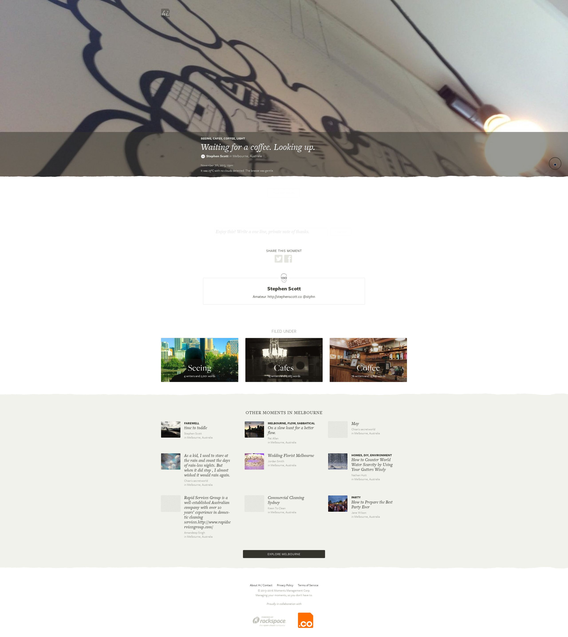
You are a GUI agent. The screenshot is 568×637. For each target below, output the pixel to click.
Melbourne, (247, 155)
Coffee (229, 138)
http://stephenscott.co (285, 296)
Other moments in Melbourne (284, 413)
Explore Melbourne (284, 554)
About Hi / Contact (261, 585)
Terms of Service (308, 585)
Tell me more (283, 193)
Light (241, 138)
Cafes (217, 138)
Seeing (206, 138)
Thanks (341, 232)
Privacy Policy (285, 585)
